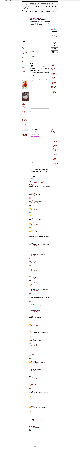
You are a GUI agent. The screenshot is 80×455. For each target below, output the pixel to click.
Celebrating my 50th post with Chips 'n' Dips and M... (55, 146)
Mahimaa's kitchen (33, 193)
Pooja (31, 260)
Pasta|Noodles (52, 83)
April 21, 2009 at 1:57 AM (34, 278)
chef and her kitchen (33, 207)
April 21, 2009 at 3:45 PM (34, 325)
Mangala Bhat (32, 399)
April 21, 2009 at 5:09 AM (34, 290)
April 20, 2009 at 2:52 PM (34, 209)
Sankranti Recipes (24, 125)
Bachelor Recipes (24, 103)
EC (31, 368)
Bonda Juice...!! (54, 149)
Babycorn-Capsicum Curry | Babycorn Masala (55, 160)
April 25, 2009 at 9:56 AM (34, 412)
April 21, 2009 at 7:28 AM (34, 302)
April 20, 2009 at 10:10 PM (34, 250)
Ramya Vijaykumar (33, 235)
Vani (31, 391)
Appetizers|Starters (53, 63)
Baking (52, 64)
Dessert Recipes (45, 181)
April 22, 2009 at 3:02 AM (34, 356)
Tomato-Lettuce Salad (55, 140)
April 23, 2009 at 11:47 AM (34, 382)
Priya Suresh (32, 284)
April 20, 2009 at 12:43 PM (34, 195)
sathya (31, 339)
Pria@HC (32, 275)
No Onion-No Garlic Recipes (25, 111)
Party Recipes (23, 112)
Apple (32, 181)
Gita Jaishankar (32, 222)
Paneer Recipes (53, 82)
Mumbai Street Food (24, 58)
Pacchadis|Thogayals (53, 81)
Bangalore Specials (24, 48)
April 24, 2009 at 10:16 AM (34, 397)
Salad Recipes (52, 87)
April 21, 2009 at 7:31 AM (34, 306)
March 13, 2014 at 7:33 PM (34, 416)
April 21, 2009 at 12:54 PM (34, 318)
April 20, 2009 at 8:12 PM (34, 224)
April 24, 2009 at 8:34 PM (34, 401)
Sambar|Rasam (53, 88)
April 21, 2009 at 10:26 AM (34, 311)
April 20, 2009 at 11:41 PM (34, 262)
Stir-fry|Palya (52, 91)
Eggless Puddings (53, 73)
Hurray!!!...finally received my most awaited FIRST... (55, 154)
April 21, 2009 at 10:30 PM (34, 341)
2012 (52, 128)
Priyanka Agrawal (32, 200)
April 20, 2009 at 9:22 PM (34, 245)
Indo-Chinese (23, 51)
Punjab (33, 182)
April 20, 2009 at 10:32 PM (34, 255)
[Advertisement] (40, 13)
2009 (52, 131)
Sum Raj (32, 316)
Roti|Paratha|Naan (36, 182)
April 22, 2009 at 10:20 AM (34, 363)
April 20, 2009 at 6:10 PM (34, 216)
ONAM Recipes (24, 124)
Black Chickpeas (37, 181)
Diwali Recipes (23, 118)
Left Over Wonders (53, 78)
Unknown (32, 406)
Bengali (23, 49)
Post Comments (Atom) (34, 446)
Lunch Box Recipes (24, 108)
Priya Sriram (32, 185)
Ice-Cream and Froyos (53, 74)
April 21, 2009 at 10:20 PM (34, 337)
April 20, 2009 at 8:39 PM (34, 238)
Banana (34, 181)
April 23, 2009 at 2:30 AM (34, 378)
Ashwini (31, 304)
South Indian (23, 60)
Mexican (23, 57)
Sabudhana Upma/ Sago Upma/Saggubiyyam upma (55, 164)
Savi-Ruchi (32, 330)
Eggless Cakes (52, 72)
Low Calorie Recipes (24, 107)
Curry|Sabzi (41, 181)
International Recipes (24, 52)
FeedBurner (27, 41)
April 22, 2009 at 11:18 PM (34, 370)
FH (31, 218)
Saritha (31, 243)
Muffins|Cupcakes (53, 79)
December (54, 132)
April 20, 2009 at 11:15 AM (34, 188)
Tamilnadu (23, 61)
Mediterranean (23, 56)
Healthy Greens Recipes (24, 106)
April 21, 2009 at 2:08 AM (34, 282)
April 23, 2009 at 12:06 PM (34, 386)
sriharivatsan (32, 375)
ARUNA (31, 354)
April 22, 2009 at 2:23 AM (34, 345)
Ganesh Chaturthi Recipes (25, 120)
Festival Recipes (24, 119)
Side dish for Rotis (40, 182)
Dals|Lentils (52, 69)
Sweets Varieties (53, 92)
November (54, 133)
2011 (52, 129)
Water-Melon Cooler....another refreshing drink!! (54, 148)
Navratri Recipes (24, 123)
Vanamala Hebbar (33, 347)
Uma (31, 296)
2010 (52, 130)
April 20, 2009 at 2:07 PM (34, 202)
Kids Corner (52, 77)
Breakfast (52, 65)
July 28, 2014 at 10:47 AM (34, 420)
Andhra (23, 47)
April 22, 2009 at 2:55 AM (34, 352)
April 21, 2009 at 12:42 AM (34, 270)
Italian (23, 53)
